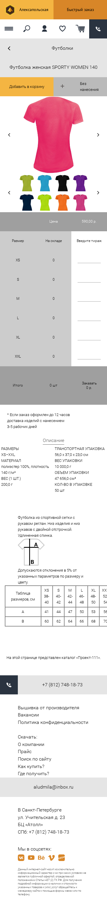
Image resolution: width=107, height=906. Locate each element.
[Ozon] (61, 858)
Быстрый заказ (80, 9)
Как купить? (31, 766)
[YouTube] (31, 858)
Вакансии (28, 715)
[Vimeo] (51, 858)
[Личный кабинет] (45, 29)
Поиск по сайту (34, 759)
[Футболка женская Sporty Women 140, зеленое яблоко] (27, 183)
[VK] (21, 858)
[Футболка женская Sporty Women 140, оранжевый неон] (62, 202)
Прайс (25, 751)
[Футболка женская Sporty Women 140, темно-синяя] (27, 202)
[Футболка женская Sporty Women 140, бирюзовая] (45, 183)
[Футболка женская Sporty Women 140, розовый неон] (80, 202)
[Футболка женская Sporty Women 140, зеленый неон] (45, 202)
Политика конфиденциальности (53, 722)
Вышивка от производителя (48, 707)
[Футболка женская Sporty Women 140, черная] (62, 183)
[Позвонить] (98, 29)
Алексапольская (33, 9)
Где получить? (33, 773)
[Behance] (41, 858)
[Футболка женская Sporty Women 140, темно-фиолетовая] (80, 183)
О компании (31, 744)
